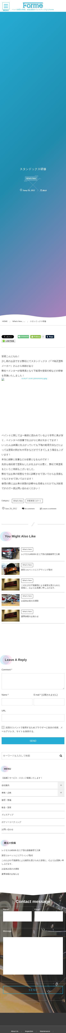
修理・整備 (6, 800)
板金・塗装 (6, 807)
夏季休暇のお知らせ (30, 616)
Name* (6, 909)
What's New (31, 178)
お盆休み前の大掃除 (30, 601)
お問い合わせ (7, 829)
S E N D (33, 990)
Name (4, 695)
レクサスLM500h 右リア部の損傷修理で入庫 (40, 554)
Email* (37, 909)
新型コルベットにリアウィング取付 (36, 570)
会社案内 (5, 785)
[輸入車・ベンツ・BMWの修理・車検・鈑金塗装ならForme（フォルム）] (33, 5)
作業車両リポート (34, 501)
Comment (6, 669)
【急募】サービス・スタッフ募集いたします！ (22, 778)
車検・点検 (6, 793)
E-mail (37, 695)
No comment (29, 509)
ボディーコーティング (11, 822)
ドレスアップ (7, 815)
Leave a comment (49, 509)
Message (7, 931)
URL (4, 710)
